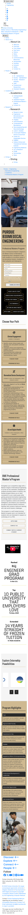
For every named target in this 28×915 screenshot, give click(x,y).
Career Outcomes (18, 311)
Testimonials (14, 303)
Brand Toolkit (14, 893)
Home (7, 37)
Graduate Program (19, 99)
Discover (9, 857)
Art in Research (18, 149)
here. (10, 281)
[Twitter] (7, 14)
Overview (16, 46)
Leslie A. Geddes (18, 131)
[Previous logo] (11, 692)
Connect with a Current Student (14, 531)
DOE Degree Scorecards (9, 891)
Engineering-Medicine (20, 147)
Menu (6, 35)
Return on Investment (14, 307)
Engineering (10, 5)
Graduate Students (19, 89)
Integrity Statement (8, 890)
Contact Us (17, 69)
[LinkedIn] (7, 16)
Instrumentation (18, 121)
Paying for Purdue (11, 299)
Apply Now (7, 311)
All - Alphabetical (19, 76)
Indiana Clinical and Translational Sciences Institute (20, 144)
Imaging (16, 119)
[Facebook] (7, 12)
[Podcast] (7, 20)
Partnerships (17, 61)
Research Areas (18, 112)
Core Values (17, 48)
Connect (9, 864)
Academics (8, 91)
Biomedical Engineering (12, 171)
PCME (15, 151)
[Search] (5, 23)
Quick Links (9, 1)
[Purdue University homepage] (7, 28)
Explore (8, 860)
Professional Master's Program (14, 174)
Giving (7, 157)
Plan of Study (14, 359)
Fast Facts (17, 50)
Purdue (9, 3)
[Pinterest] (16, 875)
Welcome (16, 44)
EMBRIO (16, 140)
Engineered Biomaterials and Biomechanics (18, 116)
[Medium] (7, 18)
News (15, 54)
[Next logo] (16, 692)
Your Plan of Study (14, 291)
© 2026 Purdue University (10, 886)
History (16, 52)
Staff (15, 83)
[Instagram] (7, 9)
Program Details (14, 363)
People (7, 71)
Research (8, 107)
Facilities (16, 63)
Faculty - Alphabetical (20, 78)
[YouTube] (7, 11)
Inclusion (16, 65)
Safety (15, 67)
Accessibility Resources (9, 902)
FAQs (21, 299)
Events (16, 56)
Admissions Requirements (14, 295)
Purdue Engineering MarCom (15, 898)
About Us (8, 39)
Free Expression (19, 890)
